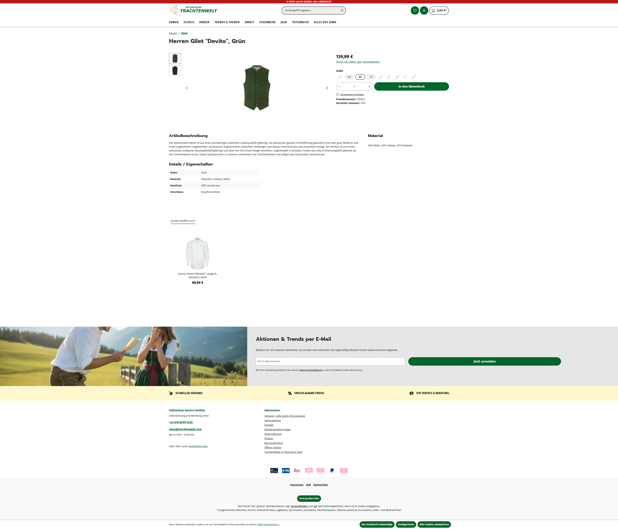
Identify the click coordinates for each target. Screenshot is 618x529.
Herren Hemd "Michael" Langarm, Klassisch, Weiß (197, 275)
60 (406, 77)
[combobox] (309, 10)
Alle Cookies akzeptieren (434, 524)
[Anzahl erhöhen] (369, 86)
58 (398, 77)
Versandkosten (299, 506)
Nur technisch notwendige (377, 524)
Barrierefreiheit (273, 443)
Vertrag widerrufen (309, 498)
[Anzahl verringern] (339, 86)
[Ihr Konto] (424, 10)
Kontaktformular (198, 446)
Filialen (268, 438)
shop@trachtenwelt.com (185, 429)
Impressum (297, 484)
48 (349, 76)
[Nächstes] (327, 88)
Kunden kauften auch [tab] (183, 220)
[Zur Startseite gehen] (193, 10)
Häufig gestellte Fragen (277, 429)
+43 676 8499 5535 (181, 422)
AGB (308, 484)
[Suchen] (342, 10)
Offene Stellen (272, 447)
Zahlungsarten (272, 420)
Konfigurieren (406, 524)
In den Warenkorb (411, 86)
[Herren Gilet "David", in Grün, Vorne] (257, 88)
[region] (249, 88)
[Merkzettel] (415, 10)
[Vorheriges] (186, 88)
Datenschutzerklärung (310, 370)
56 (390, 77)
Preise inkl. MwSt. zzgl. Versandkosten (358, 61)
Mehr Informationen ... (269, 524)
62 (414, 77)
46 (340, 77)
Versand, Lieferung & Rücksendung (284, 416)
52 (371, 76)
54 (381, 77)
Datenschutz (320, 484)
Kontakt (268, 425)
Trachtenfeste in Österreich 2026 (283, 452)
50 (360, 76)
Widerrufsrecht (273, 434)
